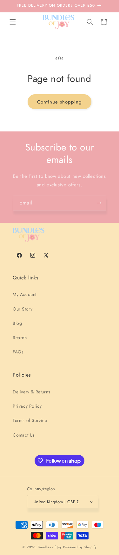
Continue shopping (59, 101)
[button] (13, 22)
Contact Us (24, 435)
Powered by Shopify (80, 547)
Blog (17, 323)
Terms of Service (30, 420)
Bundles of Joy (50, 547)
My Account (24, 294)
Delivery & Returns (31, 392)
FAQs (18, 352)
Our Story (22, 309)
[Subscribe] (99, 203)
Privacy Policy (27, 406)
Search (20, 337)
